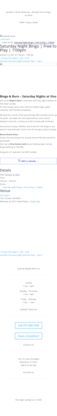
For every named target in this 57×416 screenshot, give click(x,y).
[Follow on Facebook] (26, 387)
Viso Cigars (5, 195)
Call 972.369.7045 (28, 325)
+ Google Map (34, 201)
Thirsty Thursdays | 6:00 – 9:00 (14, 58)
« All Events (5, 39)
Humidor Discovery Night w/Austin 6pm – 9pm (21, 61)
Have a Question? (28, 336)
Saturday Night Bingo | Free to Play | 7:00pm (23, 187)
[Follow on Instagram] (31, 387)
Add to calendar (28, 161)
